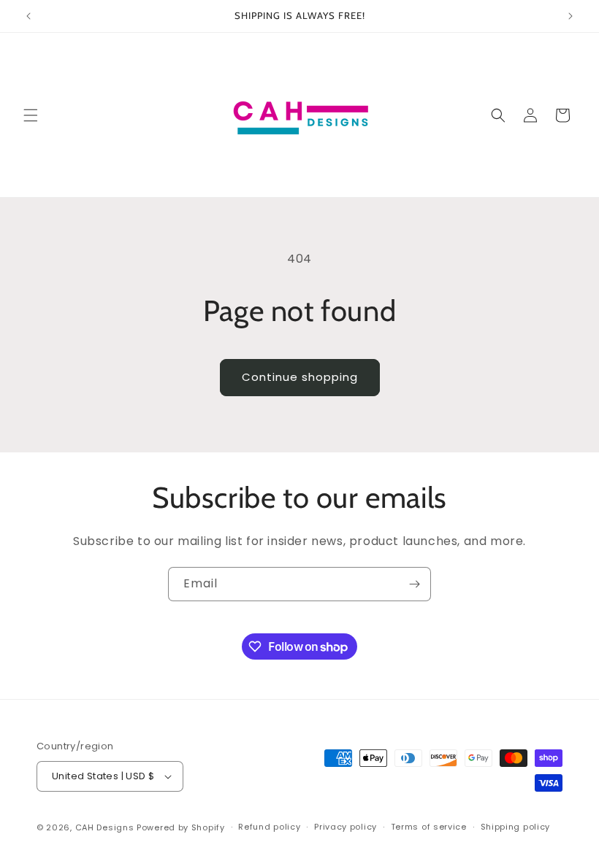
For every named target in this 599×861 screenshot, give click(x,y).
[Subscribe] (414, 584)
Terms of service (429, 827)
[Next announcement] (570, 16)
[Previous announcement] (28, 16)
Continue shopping (300, 377)
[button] (31, 115)
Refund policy (269, 827)
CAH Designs (104, 827)
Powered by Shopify (181, 827)
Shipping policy (516, 827)
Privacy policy (345, 827)
